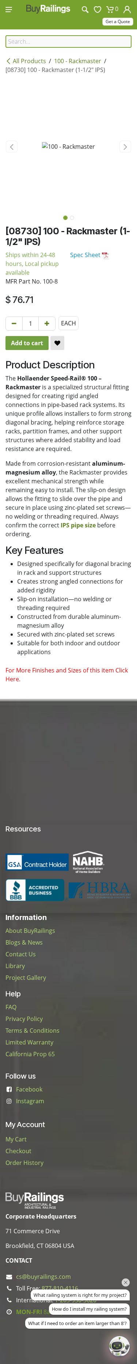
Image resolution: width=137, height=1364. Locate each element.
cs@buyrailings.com (43, 1277)
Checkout (18, 1151)
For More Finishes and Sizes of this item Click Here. (66, 674)
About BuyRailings (30, 931)
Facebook (29, 1089)
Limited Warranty (29, 1042)
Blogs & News (24, 942)
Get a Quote (118, 21)
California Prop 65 (30, 1054)
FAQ (10, 1007)
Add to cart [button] (27, 343)
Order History (24, 1163)
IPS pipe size (78, 525)
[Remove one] (14, 324)
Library (15, 966)
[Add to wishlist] (57, 343)
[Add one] (47, 324)
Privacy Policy (24, 1019)
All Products (29, 61)
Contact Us (20, 954)
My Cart (16, 1139)
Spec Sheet (86, 255)
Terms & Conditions (32, 1030)
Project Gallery (25, 978)
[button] (11, 146)
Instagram (30, 1101)
